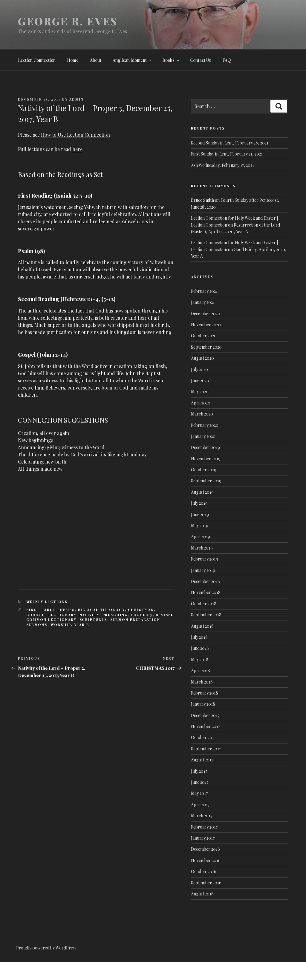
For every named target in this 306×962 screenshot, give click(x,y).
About (95, 60)
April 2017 (200, 804)
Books (168, 60)
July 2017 (199, 771)
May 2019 (199, 525)
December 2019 (205, 447)
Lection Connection (37, 60)
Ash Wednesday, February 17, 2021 (222, 165)
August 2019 (202, 492)
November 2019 (206, 458)
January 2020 (203, 436)
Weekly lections (47, 601)
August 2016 (202, 894)
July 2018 (199, 637)
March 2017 (201, 815)
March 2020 (202, 414)
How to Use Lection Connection (75, 135)
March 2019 (202, 548)
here (77, 149)
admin (76, 99)
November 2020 (206, 324)
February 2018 (204, 693)
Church (35, 614)
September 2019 (206, 481)
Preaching (115, 614)
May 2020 (200, 391)
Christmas (141, 609)
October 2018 (203, 604)
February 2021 (204, 291)
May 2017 (199, 793)
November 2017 (205, 726)
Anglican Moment (130, 60)
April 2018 (200, 670)
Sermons (37, 624)
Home (73, 60)
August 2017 (202, 760)
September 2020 (206, 347)
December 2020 (205, 313)
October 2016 (203, 871)
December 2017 (205, 715)
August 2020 (202, 358)
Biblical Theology (101, 609)
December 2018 (205, 581)
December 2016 (205, 849)
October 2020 (204, 335)
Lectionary (62, 614)
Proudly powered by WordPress (46, 948)
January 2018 (203, 704)
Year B (82, 624)
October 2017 (203, 737)
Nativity (89, 614)
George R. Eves (67, 21)
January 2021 (203, 302)
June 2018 (200, 648)
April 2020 (200, 403)
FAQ (226, 60)
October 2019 (203, 469)
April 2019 (200, 536)
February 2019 (204, 559)
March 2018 (202, 682)
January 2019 (203, 570)
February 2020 (204, 425)
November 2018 (206, 592)
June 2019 (200, 514)
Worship (61, 624)
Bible (32, 609)
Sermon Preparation (135, 619)
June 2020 (200, 380)
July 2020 (199, 369)
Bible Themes (58, 609)
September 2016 (206, 883)
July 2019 (199, 503)
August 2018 (202, 626)
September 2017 (206, 749)
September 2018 (206, 615)
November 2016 (206, 860)
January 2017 (203, 838)
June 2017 (199, 782)
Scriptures (93, 619)
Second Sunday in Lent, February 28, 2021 (229, 143)
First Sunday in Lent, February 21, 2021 (227, 154)
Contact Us (200, 60)
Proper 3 (142, 614)
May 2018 (199, 659)
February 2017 (204, 827)
